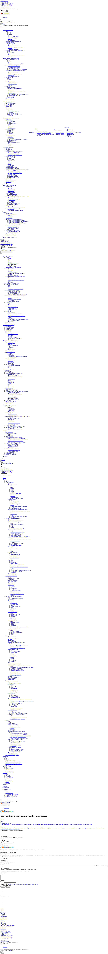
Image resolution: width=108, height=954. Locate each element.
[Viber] (8, 811)
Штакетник (10, 363)
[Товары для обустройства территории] (16, 116)
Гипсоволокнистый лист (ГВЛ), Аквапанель (17, 294)
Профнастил (8, 400)
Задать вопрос (13, 852)
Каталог (7, 481)
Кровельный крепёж (12, 264)
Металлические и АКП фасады (12, 448)
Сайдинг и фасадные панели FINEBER (16, 438)
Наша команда (3, 916)
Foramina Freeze (11, 379)
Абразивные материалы (13, 275)
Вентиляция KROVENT (13, 375)
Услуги (7, 759)
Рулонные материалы (12, 397)
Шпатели (10, 274)
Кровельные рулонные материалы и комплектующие (17, 391)
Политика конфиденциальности (7, 925)
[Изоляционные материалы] (16, 99)
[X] (6, 811)
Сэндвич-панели (9, 432)
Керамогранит (11, 428)
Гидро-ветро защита (10, 328)
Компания (8, 775)
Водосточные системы (11, 378)
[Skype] (11, 811)
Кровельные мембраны (13, 398)
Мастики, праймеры (10, 323)
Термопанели (11, 447)
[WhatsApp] (10, 811)
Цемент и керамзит (10, 322)
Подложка (10, 336)
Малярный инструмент (13, 272)
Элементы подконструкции (14, 450)
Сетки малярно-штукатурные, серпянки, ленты (18, 319)
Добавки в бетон (11, 419)
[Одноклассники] (3, 811)
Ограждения (10, 347)
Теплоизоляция (9, 332)
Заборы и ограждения (10, 358)
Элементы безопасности (11, 401)
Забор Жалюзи (11, 359)
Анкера (9, 258)
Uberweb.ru (11, 950)
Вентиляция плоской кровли (14, 393)
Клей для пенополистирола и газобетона (16, 316)
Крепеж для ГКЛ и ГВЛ (13, 263)
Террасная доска (9, 341)
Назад (7, 480)
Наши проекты (3, 917)
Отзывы (7, 852)
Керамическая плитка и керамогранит (14, 427)
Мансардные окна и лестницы (12, 390)
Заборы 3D (10, 361)
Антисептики (11, 420)
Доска (9, 304)
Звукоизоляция (9, 330)
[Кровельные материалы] (16, 146)
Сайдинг (10, 344)
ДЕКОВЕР (10, 435)
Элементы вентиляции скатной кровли (14, 373)
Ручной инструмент (10, 268)
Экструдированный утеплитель (14, 338)
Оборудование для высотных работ (13, 267)
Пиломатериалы (9, 302)
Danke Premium (11, 408)
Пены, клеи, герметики (13, 424)
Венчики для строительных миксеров (16, 280)
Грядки (9, 348)
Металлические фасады (13, 451)
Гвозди (9, 259)
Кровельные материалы (8, 369)
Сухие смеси (8, 311)
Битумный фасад (9, 436)
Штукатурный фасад (10, 452)
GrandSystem (10, 381)
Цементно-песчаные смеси (13, 320)
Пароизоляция (9, 331)
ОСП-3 (9, 286)
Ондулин (7, 370)
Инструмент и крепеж (7, 256)
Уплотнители (8, 403)
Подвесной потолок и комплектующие (16, 426)
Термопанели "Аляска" (10, 453)
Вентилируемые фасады (13, 445)
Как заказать (3, 929)
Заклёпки (10, 262)
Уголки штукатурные (12, 415)
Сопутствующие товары (13, 446)
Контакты (2, 921)
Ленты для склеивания (10, 327)
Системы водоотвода (12, 357)
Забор (9, 346)
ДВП (9, 285)
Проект (9, 385)
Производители (3, 918)
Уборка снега (8, 350)
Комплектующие (11, 343)
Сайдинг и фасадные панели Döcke (15, 441)
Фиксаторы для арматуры (13, 301)
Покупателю (3, 927)
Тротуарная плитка (10, 364)
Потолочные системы (10, 425)
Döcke (9, 380)
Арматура (10, 298)
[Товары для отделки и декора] (16, 184)
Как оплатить (3, 930)
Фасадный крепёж (12, 266)
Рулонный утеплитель (12, 337)
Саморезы (10, 265)
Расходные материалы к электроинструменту (15, 276)
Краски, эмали (11, 421)
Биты (9, 277)
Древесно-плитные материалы (12, 284)
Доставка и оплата (9, 768)
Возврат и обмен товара (5, 932)
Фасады (4, 430)
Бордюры (10, 366)
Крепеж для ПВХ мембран (13, 392)
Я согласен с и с (20, 884)
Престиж (10, 384)
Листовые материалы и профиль (13, 290)
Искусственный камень (13, 444)
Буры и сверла (11, 278)
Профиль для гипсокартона (14, 292)
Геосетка (10, 353)
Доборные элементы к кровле (12, 389)
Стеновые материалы (10, 305)
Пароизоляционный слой (13, 399)
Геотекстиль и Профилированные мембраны (17, 356)
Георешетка (10, 354)
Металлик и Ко (11, 382)
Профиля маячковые (12, 414)
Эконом (9, 407)
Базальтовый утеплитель (13, 334)
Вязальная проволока (12, 296)
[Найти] (1, 253)
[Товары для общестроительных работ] (16, 57)
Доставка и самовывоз (5, 931)
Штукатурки (10, 321)
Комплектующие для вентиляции (15, 376)
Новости (2, 915)
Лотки (9, 367)
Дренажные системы (10, 352)
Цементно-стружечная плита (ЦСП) (15, 289)
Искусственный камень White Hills (13, 443)
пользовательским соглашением (14, 884)
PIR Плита (10, 339)
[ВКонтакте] (1, 811)
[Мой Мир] (5, 811)
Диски (9, 281)
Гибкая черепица (9, 388)
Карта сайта (3, 923)
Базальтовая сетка (12, 308)
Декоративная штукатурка (13, 418)
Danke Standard (11, 411)
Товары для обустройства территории (11, 340)
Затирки (10, 317)
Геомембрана (11, 355)
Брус (9, 303)
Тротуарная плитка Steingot (14, 365)
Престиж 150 (11, 387)
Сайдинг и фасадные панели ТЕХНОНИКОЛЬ (18, 439)
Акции (1, 909)
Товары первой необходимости (9, 454)
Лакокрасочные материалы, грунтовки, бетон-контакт (17, 416)
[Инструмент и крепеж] (16, 29)
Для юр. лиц (3, 912)
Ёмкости (10, 271)
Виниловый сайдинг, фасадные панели (14, 437)
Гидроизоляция (9, 329)
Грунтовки (10, 417)
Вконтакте (5, 17)
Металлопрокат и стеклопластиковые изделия (16, 295)
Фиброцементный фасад (11, 433)
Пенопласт (10, 335)
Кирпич (9, 310)
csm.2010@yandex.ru (4, 7)
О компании (3, 914)
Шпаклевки (10, 314)
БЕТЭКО (10, 434)
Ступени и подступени (13, 345)
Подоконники (9, 406)
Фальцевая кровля (9, 372)
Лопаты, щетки (11, 269)
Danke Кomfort (11, 410)
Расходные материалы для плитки (15, 429)
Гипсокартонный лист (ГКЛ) (14, 291)
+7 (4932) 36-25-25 (4, 1)
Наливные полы (11, 318)
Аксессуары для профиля (13, 293)
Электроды (10, 282)
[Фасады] (16, 211)
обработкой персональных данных (30, 884)
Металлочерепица (9, 402)
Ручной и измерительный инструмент (16, 273)
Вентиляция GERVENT (13, 374)
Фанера (9, 287)
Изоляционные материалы (8, 325)
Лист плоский (9, 371)
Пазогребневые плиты (13, 307)
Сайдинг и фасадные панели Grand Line (16, 442)
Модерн (9, 383)
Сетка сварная (11, 300)
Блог (1, 922)
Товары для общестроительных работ (11, 283)
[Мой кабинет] (1, 465)
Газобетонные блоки (12, 309)
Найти (2, 952)
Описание (3, 852)
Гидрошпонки (9, 326)
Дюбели (9, 260)
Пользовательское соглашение (6, 926)
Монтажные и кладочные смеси (15, 313)
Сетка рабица (11, 362)
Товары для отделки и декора (9, 405)
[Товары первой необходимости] (16, 236)
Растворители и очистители (14, 423)
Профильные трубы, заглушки (14, 299)
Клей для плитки (11, 312)
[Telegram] (13, 811)
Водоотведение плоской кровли (15, 394)
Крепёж (7, 257)
